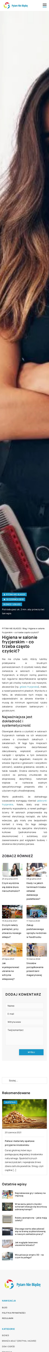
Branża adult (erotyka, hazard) (19, 1341)
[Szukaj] (5, 1080)
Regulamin (7, 1318)
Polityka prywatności (13, 1313)
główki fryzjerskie (29, 686)
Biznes (5, 1335)
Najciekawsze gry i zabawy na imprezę (30, 1194)
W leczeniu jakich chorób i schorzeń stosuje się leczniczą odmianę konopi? (31, 1207)
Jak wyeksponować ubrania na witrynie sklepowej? (10, 971)
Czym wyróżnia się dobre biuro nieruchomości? (11, 887)
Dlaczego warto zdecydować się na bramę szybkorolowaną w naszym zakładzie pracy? (30, 1231)
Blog (4, 1307)
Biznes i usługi (12, 604)
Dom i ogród (8, 1346)
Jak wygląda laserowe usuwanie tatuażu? (26, 1244)
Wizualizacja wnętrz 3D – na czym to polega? (29, 1256)
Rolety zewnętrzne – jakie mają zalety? (31, 1219)
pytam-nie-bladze (15, 594)
